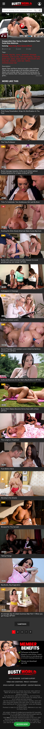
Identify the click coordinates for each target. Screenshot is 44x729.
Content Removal (34, 685)
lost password (14, 678)
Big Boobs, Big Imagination (10, 585)
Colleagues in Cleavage (9, 291)
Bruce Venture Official (24, 46)
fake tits (37, 57)
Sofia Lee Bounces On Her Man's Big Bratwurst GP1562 (21, 380)
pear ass (20, 61)
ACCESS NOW (22, 724)
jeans (13, 59)
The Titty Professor (8, 142)
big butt (5, 55)
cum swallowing (26, 57)
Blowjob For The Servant (10, 527)
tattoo (27, 61)
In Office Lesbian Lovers (9, 320)
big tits (12, 55)
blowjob (33, 55)
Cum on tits (14, 57)
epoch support (8, 685)
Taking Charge (6, 556)
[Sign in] (40, 4)
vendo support (21, 685)
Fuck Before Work (7, 469)
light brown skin (33, 59)
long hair (5, 61)
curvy (18, 55)
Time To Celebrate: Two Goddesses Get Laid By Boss (20, 202)
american (25, 55)
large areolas (21, 59)
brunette (5, 57)
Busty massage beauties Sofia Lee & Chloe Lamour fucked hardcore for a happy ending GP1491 (19, 172)
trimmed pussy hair (9, 63)
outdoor (13, 61)
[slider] (11, 36)
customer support (28, 678)
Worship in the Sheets (9, 498)
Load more (22, 624)
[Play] (22, 25)
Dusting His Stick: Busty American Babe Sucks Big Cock (21, 231)
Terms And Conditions (14, 682)
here (8, 717)
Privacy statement (31, 682)
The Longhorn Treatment (10, 440)
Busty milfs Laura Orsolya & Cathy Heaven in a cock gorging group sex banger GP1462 (19, 261)
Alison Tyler (12, 46)
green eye (6, 59)
